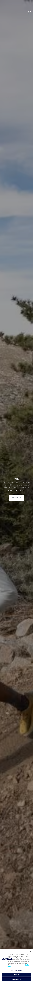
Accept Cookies (16, 979)
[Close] (31, 952)
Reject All (16, 974)
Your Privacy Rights (16, 970)
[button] (29, 12)
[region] (16, 965)
